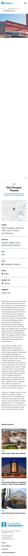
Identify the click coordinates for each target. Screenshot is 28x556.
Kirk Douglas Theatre (9, 10)
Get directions (7, 233)
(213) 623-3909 (7, 537)
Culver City (6, 293)
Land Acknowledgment (8, 552)
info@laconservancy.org (7, 539)
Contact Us (5, 549)
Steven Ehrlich (14, 245)
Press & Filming (6, 546)
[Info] (25, 178)
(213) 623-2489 (9, 535)
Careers (4, 542)
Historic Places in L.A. (13, 8)
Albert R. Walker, (8, 243)
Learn (2, 8)
